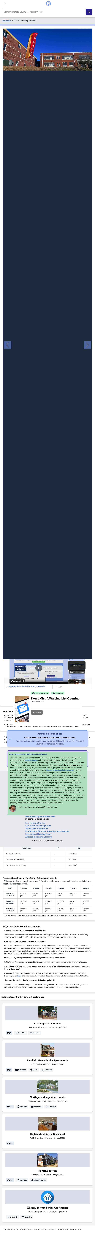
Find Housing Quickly (35, 823)
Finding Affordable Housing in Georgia (27, 686)
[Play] (69, 659)
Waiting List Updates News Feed (40, 816)
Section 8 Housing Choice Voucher (60, 770)
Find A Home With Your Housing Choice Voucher (47, 831)
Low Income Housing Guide (38, 825)
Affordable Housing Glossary (38, 837)
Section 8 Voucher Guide (36, 828)
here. (19, 976)
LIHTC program (31, 760)
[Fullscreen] (83, 659)
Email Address (37, 702)
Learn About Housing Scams (38, 834)
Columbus (6, 20)
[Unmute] (72, 659)
